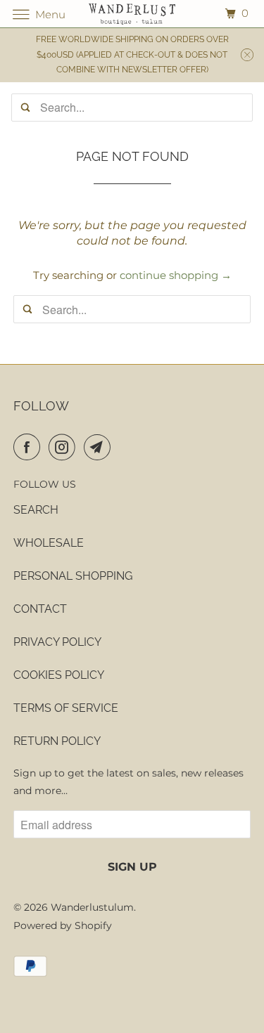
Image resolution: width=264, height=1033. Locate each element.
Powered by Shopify (62, 925)
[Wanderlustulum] (132, 13)
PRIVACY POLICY (57, 642)
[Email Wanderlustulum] (100, 447)
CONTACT (40, 609)
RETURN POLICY (57, 741)
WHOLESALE (48, 543)
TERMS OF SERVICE (65, 708)
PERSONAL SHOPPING (72, 576)
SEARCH (35, 509)
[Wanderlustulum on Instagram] (65, 447)
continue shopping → (176, 275)
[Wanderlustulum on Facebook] (29, 447)
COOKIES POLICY (58, 675)
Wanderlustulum (92, 907)
